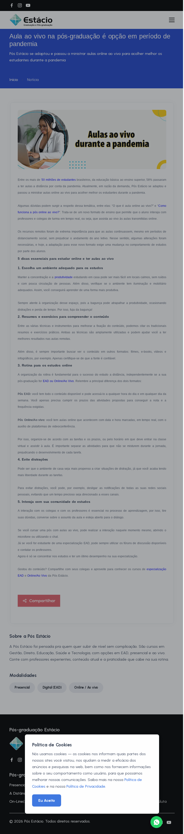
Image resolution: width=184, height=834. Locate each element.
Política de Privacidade (85, 786)
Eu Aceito (46, 800)
